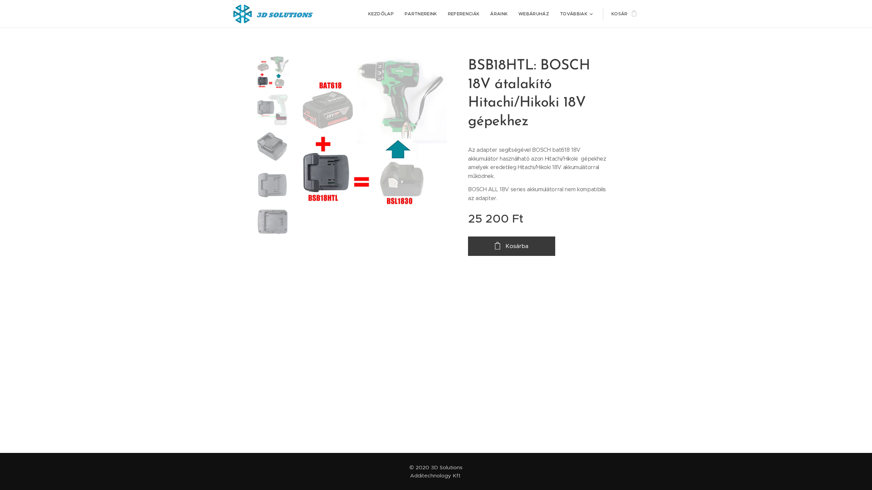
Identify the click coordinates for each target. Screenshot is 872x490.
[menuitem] (383, 13)
